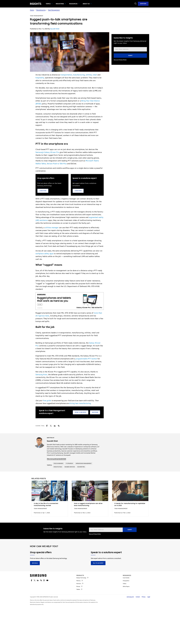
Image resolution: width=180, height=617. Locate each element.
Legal (148, 597)
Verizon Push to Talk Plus (57, 164)
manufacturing (79, 75)
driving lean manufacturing (80, 403)
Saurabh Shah (54, 29)
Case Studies (126, 577)
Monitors (78, 583)
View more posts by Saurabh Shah (56, 458)
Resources (73, 4)
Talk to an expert (98, 563)
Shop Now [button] (95, 412)
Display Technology (81, 577)
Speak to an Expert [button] (80, 412)
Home (32, 10)
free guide (47, 401)
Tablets (78, 589)
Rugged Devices (70, 467)
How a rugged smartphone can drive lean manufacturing (88, 504)
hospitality (40, 78)
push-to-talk (58, 467)
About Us (86, 4)
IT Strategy (69, 463)
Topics (48, 4)
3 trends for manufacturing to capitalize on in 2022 (129, 504)
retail (95, 75)
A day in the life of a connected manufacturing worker (46, 504)
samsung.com (130, 597)
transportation (66, 75)
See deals (35, 563)
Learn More (42, 190)
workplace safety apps (44, 254)
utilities (89, 75)
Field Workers (58, 463)
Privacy (143, 597)
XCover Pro (81, 467)
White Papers (126, 586)
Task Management (54, 10)
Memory (78, 580)
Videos (124, 583)
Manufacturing (41, 10)
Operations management (84, 463)
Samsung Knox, (42, 375)
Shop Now (143, 3)
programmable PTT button (86, 359)
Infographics (126, 580)
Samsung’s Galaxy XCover (46, 152)
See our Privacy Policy (120, 59)
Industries (60, 4)
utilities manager (51, 228)
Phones (78, 586)
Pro (57, 152)
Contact (138, 597)
